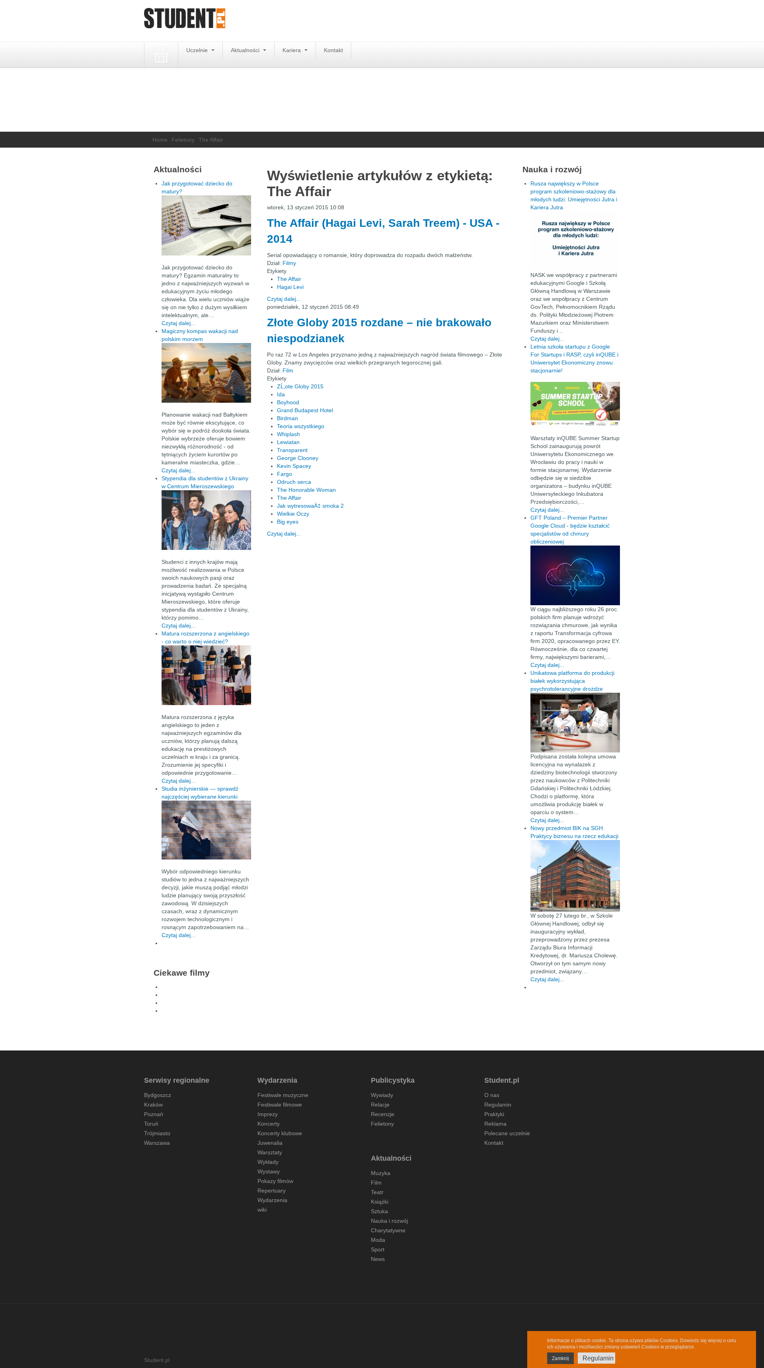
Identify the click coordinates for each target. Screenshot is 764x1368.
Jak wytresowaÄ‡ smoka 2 (310, 506)
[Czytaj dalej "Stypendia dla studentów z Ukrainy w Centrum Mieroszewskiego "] (206, 520)
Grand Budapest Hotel (305, 410)
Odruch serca (294, 482)
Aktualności (246, 50)
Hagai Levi (290, 287)
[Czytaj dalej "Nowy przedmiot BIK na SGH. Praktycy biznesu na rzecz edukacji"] (575, 875)
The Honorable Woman (306, 490)
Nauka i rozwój (389, 1221)
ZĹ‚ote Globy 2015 (300, 386)
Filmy (289, 263)
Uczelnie (197, 50)
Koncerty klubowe (279, 1133)
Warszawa (157, 1143)
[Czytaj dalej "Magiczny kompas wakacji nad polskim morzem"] (206, 373)
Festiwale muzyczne (282, 1095)
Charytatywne (388, 1230)
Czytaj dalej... (284, 299)
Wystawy (268, 1171)
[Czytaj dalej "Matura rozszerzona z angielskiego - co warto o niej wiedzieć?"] (206, 675)
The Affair (289, 279)
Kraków (153, 1104)
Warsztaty (269, 1152)
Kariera (292, 50)
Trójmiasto (157, 1133)
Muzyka (380, 1173)
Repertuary (271, 1190)
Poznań (153, 1114)
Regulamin (497, 1104)
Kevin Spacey (294, 466)
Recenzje (382, 1114)
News (378, 1259)
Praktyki (494, 1114)
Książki (379, 1201)
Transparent (292, 450)
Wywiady (382, 1095)
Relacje (380, 1104)
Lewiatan (288, 442)
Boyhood (288, 402)
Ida (281, 394)
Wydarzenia (272, 1200)
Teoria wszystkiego (300, 426)
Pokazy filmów (275, 1181)
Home (160, 139)
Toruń (151, 1124)
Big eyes (287, 521)
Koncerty (268, 1124)
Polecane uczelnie (507, 1133)
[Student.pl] (184, 21)
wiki (262, 1209)
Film (288, 370)
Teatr (377, 1192)
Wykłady (268, 1162)
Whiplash (288, 434)
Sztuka (379, 1211)
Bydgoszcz (157, 1095)
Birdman (287, 418)
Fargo (284, 474)
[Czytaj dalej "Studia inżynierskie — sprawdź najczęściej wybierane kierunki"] (206, 830)
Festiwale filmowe (279, 1104)
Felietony (183, 139)
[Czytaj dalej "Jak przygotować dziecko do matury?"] (206, 225)
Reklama (495, 1124)
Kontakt (333, 50)
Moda (378, 1240)
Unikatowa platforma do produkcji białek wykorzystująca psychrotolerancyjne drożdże (572, 681)
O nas (491, 1095)
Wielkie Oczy (293, 514)
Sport (377, 1249)
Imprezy (267, 1114)
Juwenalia (270, 1143)
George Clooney (297, 458)
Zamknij (560, 1358)
